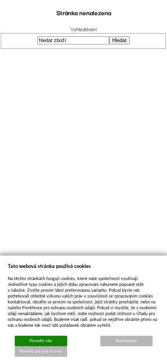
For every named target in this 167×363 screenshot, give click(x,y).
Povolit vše (41, 341)
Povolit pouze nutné (40, 351)
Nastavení (126, 341)
